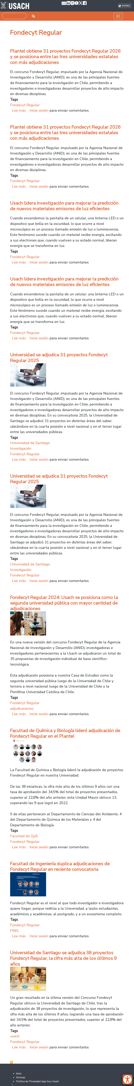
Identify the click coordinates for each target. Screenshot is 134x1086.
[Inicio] (15, 6)
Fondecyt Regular (25, 105)
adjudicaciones (22, 708)
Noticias (20, 1077)
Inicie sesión (39, 110)
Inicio (19, 1073)
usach (15, 1036)
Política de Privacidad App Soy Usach (37, 1081)
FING (14, 930)
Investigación (20, 448)
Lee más (19, 110)
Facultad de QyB (24, 836)
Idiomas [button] (126, 6)
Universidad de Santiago (30, 442)
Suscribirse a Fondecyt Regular (11, 1062)
